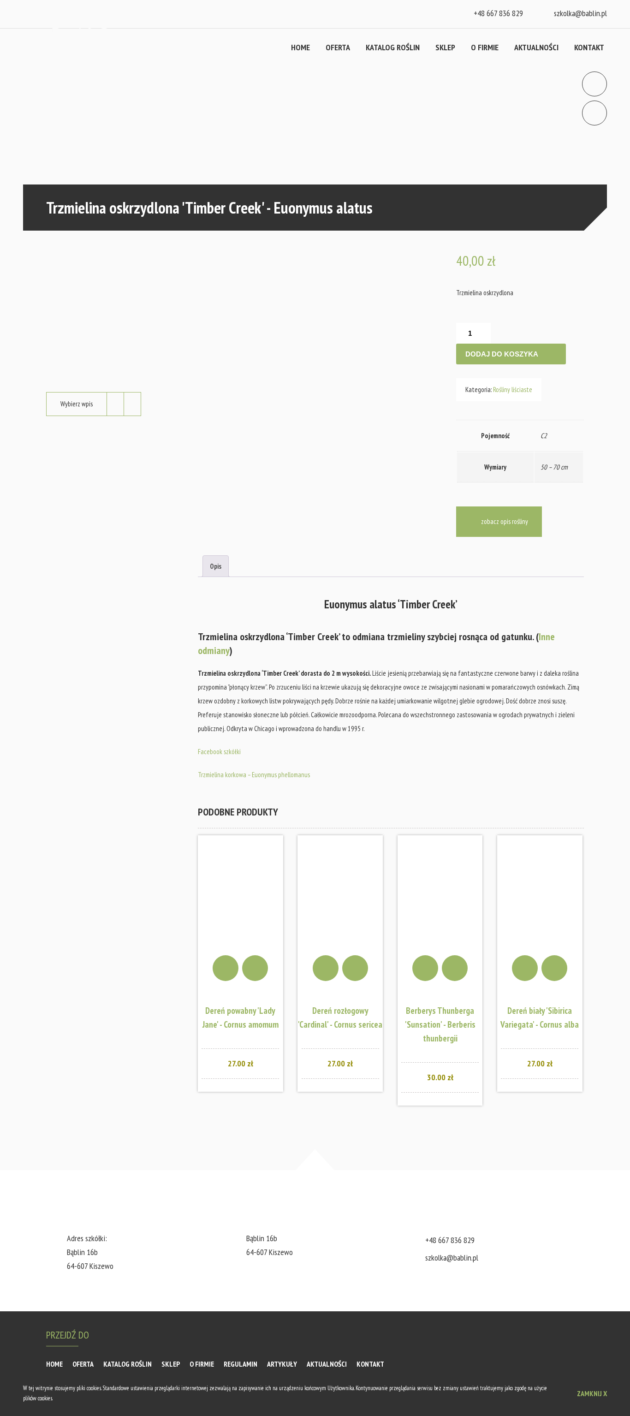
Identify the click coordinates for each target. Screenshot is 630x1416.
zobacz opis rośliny (504, 521)
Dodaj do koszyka (501, 354)
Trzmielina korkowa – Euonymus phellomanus (254, 774)
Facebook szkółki (219, 751)
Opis (215, 566)
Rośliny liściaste (512, 389)
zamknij (592, 1393)
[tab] (215, 566)
